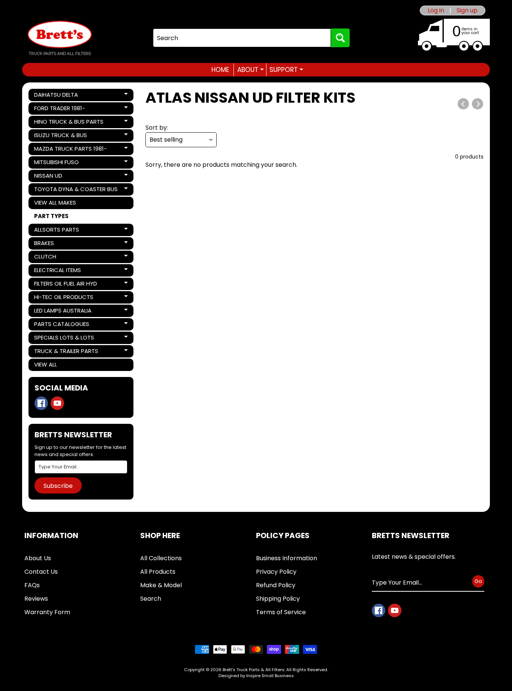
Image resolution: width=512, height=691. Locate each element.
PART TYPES (51, 216)
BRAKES (59, 244)
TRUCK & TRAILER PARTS (66, 352)
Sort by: (156, 127)
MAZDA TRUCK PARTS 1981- (70, 150)
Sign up (467, 10)
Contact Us (41, 571)
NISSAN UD (59, 177)
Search (150, 598)
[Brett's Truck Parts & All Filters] (59, 38)
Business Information (286, 558)
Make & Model (161, 585)
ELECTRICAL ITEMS (59, 271)
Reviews (36, 598)
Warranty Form (47, 612)
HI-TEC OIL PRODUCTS (63, 298)
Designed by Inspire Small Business (256, 676)
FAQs (32, 585)
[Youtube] (57, 403)
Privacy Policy (276, 571)
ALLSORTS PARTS (59, 231)
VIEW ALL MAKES (55, 202)
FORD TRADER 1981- (59, 109)
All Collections (161, 558)
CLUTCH (59, 258)
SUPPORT (286, 69)
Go (478, 581)
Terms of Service (281, 612)
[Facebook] (41, 403)
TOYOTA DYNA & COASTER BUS (76, 190)
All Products (157, 571)
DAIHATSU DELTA (59, 96)
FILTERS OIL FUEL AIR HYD (65, 285)
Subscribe (58, 486)
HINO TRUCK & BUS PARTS (68, 123)
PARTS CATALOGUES (61, 325)
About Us (37, 558)
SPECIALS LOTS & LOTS (64, 339)
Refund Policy (275, 585)
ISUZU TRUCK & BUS (60, 136)
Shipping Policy (278, 598)
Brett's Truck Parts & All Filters (253, 670)
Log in (436, 10)
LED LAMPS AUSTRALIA (62, 312)
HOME (220, 69)
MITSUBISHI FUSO (59, 163)
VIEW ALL (45, 364)
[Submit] (340, 37)
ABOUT (250, 69)
